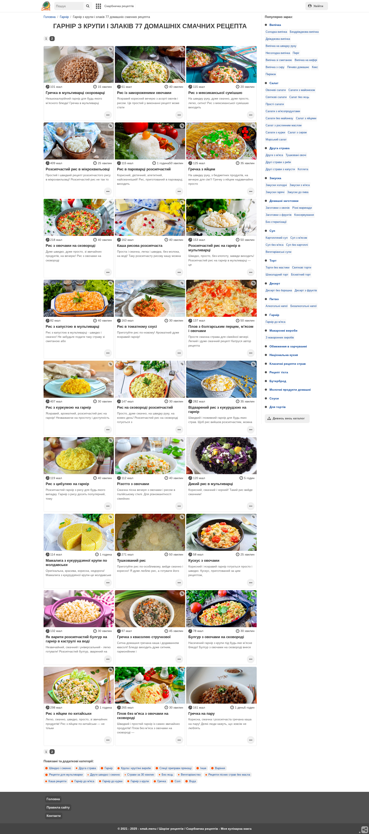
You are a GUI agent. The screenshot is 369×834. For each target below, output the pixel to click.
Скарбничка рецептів (119, 6)
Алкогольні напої (277, 306)
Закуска (275, 178)
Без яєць (167, 774)
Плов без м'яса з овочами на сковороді (142, 716)
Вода (192, 781)
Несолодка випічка (278, 53)
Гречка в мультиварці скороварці (75, 93)
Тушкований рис (131, 560)
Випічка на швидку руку (281, 46)
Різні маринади (302, 207)
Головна (53, 799)
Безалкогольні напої (303, 306)
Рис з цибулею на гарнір (67, 484)
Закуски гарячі (275, 192)
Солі (177, 781)
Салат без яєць (299, 97)
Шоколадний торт (277, 274)
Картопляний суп (277, 237)
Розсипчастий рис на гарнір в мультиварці (214, 248)
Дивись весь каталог (289, 418)
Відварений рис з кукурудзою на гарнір (217, 409)
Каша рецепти (57, 781)
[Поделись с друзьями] (365, 830)
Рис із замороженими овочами (144, 93)
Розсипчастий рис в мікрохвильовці (78, 169)
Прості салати (275, 104)
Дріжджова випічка (278, 38)
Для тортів (277, 407)
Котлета (303, 169)
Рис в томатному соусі (137, 326)
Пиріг (296, 53)
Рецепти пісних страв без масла (229, 774)
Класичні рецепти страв (287, 363)
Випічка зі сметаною (279, 60)
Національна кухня (283, 355)
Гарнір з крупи (140, 781)
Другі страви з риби (278, 162)
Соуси (274, 398)
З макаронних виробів (280, 337)
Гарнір (274, 315)
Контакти (54, 816)
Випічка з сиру (275, 67)
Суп (272, 230)
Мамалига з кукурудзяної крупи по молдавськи (76, 562)
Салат (273, 83)
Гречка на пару (201, 713)
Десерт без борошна (279, 290)
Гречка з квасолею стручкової (144, 637)
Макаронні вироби (283, 330)
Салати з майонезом (301, 90)
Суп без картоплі (297, 244)
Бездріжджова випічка (304, 31)
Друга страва (279, 148)
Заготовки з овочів (278, 207)
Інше (203, 768)
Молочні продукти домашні (290, 389)
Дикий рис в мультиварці (210, 484)
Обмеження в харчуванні (288, 346)
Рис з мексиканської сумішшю (215, 93)
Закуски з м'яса (300, 185)
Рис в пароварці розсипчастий (144, 169)
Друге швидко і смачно (105, 774)
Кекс (315, 67)
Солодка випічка (276, 31)
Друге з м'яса (274, 155)
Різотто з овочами (133, 484)
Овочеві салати (276, 90)
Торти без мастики (277, 267)
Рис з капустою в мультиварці (72, 326)
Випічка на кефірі (306, 60)
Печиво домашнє (298, 67)
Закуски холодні (276, 185)
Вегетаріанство (191, 774)
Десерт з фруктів (306, 290)
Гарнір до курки (112, 781)
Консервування (304, 214)
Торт (273, 260)
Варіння (220, 768)
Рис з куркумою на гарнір (68, 407)
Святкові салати (276, 97)
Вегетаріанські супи (278, 251)
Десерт (274, 283)
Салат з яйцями (306, 118)
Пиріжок (271, 74)
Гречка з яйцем (201, 169)
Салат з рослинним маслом (284, 125)
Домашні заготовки (284, 201)
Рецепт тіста (278, 372)
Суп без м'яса (274, 244)
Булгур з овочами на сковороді (216, 637)
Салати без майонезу (279, 118)
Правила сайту (58, 807)
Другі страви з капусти (280, 169)
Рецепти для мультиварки (66, 774)
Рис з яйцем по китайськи (68, 713)
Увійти (318, 6)
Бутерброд (277, 381)
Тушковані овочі (296, 155)
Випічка (275, 25)
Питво (274, 299)
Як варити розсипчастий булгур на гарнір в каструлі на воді (76, 639)
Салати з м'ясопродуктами (283, 111)
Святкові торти (301, 267)
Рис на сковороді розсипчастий (145, 407)
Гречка (161, 781)
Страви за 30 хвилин (140, 774)
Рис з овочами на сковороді (70, 245)
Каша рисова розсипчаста (139, 245)
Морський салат (276, 139)
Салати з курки (275, 132)
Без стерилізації (276, 221)
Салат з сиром (297, 132)
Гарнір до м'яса (275, 321)
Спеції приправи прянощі (176, 768)
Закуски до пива (297, 192)
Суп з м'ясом (298, 237)
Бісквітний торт (301, 274)
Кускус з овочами (203, 560)
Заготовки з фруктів (278, 214)
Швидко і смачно (60, 768)
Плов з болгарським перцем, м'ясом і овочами (220, 329)
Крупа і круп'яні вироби (136, 768)
